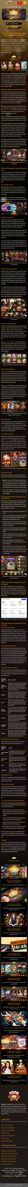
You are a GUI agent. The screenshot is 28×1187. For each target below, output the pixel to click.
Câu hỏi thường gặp (6, 1141)
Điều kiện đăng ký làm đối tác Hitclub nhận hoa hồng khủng (14, 979)
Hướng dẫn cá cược (6, 1164)
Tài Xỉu (2, 95)
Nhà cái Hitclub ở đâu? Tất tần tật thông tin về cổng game (14, 1004)
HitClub (3, 92)
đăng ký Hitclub (7, 848)
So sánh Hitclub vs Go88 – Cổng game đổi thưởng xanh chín (14, 1077)
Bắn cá (4, 490)
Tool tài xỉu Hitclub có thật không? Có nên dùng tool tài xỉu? (14, 954)
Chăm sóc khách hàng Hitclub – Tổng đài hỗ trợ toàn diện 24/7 (14, 929)
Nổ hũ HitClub (4, 371)
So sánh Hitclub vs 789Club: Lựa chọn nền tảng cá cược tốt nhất (14, 1052)
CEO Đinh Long (5, 1133)
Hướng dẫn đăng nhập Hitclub (9, 1153)
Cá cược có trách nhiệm (7, 1130)
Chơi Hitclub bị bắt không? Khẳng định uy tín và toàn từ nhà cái (14, 881)
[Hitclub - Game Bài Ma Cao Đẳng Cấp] (10, 2)
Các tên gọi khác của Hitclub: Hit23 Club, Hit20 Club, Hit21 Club (14, 904)
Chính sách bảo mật (6, 1125)
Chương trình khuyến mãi (8, 1135)
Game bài (22, 328)
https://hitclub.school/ (12, 1174)
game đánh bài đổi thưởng (9, 342)
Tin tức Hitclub (5, 1138)
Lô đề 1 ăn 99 (7, 440)
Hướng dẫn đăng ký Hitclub (8, 1151)
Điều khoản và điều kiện (7, 1128)
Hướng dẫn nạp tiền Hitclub (8, 1159)
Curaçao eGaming (7, 109)
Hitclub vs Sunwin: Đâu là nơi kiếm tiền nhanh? (14, 1028)
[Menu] (2, 3)
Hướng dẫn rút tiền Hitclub (8, 1161)
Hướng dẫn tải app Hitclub (8, 1156)
